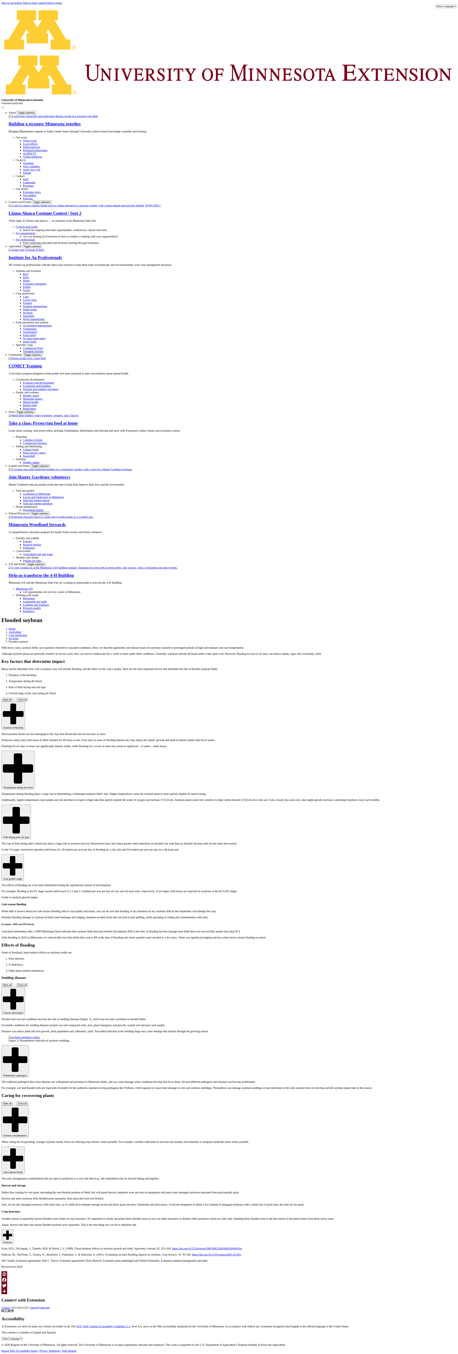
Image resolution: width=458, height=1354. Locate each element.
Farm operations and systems (32, 322)
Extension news (32, 192)
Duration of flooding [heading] (13, 727)
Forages (27, 303)
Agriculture (15, 246)
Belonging (29, 598)
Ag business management (37, 325)
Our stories (22, 188)
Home (12, 628)
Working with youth (27, 595)
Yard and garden (25, 490)
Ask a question (31, 166)
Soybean (28, 312)
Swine (26, 290)
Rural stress (29, 408)
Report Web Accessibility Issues (19, 1350)
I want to (21, 160)
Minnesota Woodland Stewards (37, 524)
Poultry (27, 287)
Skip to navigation (12, 2)
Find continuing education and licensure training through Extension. (61, 242)
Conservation (23, 551)
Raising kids (30, 405)
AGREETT (29, 153)
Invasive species (32, 544)
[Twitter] (229, 1285)
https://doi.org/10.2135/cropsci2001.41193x (216, 1254)
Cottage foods (31, 449)
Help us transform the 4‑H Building (41, 575)
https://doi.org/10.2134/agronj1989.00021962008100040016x (207, 1248)
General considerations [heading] (15, 1135)
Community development (30, 379)
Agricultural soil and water (38, 554)
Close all (22, 699)
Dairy (26, 277)
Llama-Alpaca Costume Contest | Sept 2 (45, 213)
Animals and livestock (28, 270)
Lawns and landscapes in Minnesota (43, 497)
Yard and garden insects (36, 500)
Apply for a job (31, 169)
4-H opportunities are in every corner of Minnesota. (52, 591)
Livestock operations (34, 283)
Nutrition (21, 459)
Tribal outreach (31, 147)
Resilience (29, 611)
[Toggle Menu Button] (2, 107)
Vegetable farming (33, 351)
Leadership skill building (37, 385)
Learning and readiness (36, 604)
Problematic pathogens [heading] (15, 1075)
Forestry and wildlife (27, 538)
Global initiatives (32, 156)
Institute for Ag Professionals (35, 257)
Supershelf (29, 456)
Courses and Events (20, 201)
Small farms (29, 341)
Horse (26, 280)
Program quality (32, 608)
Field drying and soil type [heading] (16, 837)
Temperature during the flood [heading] (18, 787)
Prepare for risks (32, 560)
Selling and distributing (29, 446)
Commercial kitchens (35, 443)
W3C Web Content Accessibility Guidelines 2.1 (103, 1326)
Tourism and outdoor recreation (40, 389)
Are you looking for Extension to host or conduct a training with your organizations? (70, 236)
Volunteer (28, 163)
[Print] (229, 1274)
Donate (27, 172)
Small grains (30, 309)
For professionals (25, 239)
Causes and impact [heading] (13, 1013)
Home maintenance (27, 506)
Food (12, 411)
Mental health (30, 402)
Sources (7, 1242)
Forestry (27, 541)
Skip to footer (54, 2)
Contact (20, 176)
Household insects (33, 509)
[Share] (229, 1291)
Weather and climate (27, 557)
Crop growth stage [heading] (12, 879)
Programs (28, 185)
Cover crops (30, 299)
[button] (53, 116)
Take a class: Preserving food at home (43, 423)
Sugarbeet (28, 315)
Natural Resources (19, 513)
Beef (25, 274)
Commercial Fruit (33, 348)
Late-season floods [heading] (13, 1172)
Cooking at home (32, 439)
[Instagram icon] (9, 1311)
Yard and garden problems (38, 503)
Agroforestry (30, 332)
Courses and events (27, 226)
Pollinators (29, 547)
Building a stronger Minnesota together (45, 123)
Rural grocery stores (34, 452)
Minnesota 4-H (24, 588)
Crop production (25, 293)
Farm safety (29, 335)
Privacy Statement (50, 1350)
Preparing (21, 436)
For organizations (25, 233)
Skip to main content (35, 2)
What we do (30, 140)
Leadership (29, 182)
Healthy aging (31, 395)
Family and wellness (27, 392)
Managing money (33, 398)
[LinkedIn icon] (12, 1311)
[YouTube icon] (6, 1311)
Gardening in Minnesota (36, 493)
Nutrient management (35, 306)
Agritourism (29, 328)
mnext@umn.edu (40, 1307)
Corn (26, 296)
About (12, 112)
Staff (25, 179)
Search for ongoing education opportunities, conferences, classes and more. (65, 230)
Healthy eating (31, 462)
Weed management (33, 319)
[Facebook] (229, 1280)
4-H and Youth (17, 564)
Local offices (30, 143)
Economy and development (38, 382)
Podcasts (28, 198)
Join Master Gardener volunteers (39, 477)
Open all (7, 699)
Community (16, 354)
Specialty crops (24, 344)
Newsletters (29, 195)
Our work (21, 137)
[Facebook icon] (3, 1311)
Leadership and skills (35, 601)
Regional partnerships (35, 150)
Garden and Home (19, 465)
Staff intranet (69, 1350)
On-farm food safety (34, 338)
